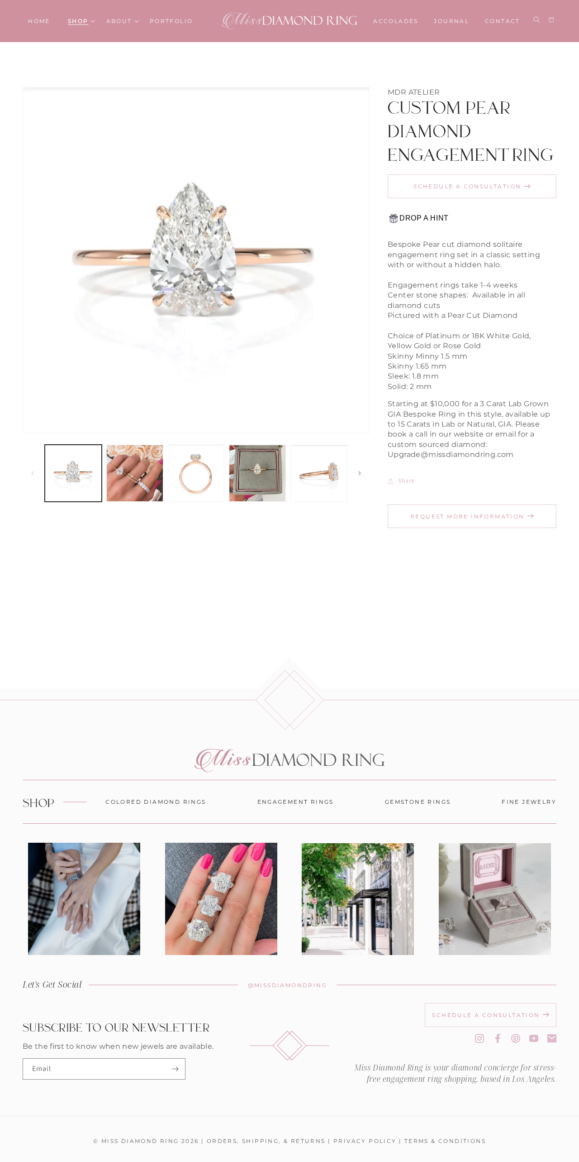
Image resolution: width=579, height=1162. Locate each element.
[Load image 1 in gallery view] (73, 473)
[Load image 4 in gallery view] (257, 473)
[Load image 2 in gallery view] (134, 473)
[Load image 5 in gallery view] (318, 473)
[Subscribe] (175, 1069)
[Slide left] (33, 473)
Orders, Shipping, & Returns (266, 1140)
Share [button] (406, 480)
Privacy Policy (365, 1140)
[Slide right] (360, 473)
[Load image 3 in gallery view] (196, 473)
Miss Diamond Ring (140, 1140)
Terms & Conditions (445, 1140)
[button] (78, 21)
